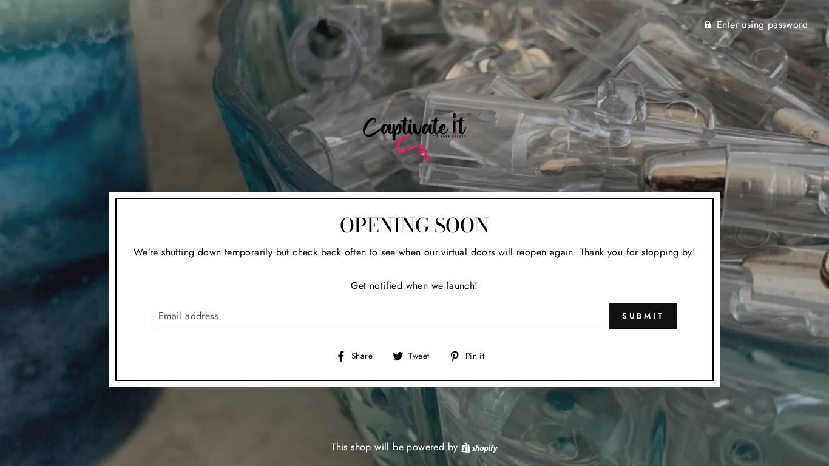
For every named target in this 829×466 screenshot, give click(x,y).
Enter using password (762, 25)
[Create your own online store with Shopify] (479, 447)
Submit (643, 316)
